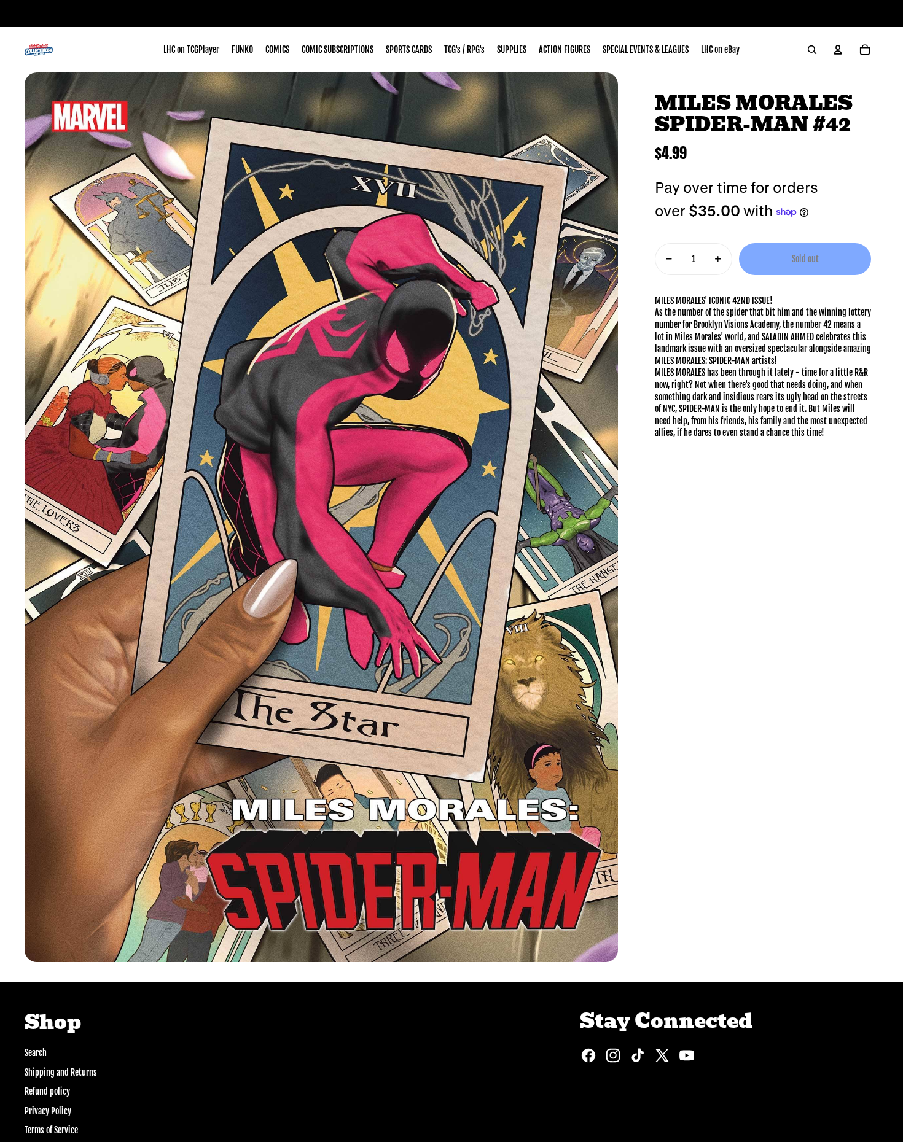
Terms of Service (51, 1130)
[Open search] (812, 49)
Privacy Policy (48, 1111)
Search (36, 1052)
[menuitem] (191, 49)
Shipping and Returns (61, 1072)
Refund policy (47, 1091)
